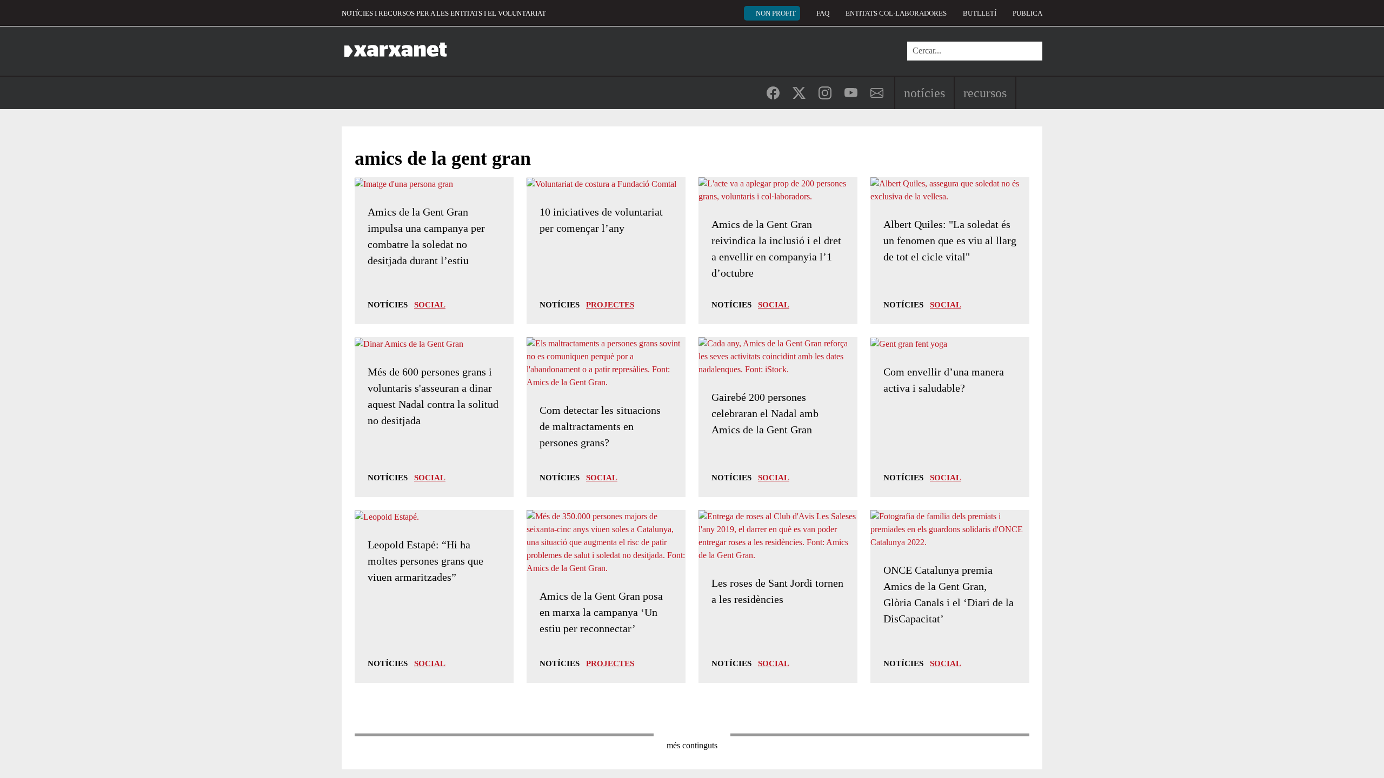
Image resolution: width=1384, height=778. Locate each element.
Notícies (924, 93)
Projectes (610, 304)
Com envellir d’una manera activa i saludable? (943, 380)
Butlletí (979, 13)
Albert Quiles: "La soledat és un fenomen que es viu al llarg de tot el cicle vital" (949, 240)
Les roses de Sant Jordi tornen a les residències (777, 591)
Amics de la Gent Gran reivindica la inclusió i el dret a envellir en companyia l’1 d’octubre (776, 248)
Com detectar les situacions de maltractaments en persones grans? (600, 426)
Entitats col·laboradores (896, 13)
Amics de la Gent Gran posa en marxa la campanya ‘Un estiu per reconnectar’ (601, 612)
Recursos (985, 93)
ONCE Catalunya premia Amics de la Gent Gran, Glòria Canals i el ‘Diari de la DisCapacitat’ (948, 594)
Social (429, 304)
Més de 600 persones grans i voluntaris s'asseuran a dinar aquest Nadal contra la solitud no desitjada (433, 396)
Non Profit (776, 13)
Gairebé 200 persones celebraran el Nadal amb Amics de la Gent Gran (765, 413)
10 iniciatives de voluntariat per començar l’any (601, 220)
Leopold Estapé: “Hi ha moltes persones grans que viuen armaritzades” (425, 561)
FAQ (822, 13)
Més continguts (692, 745)
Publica (1027, 13)
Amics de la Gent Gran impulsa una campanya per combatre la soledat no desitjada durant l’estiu (426, 236)
